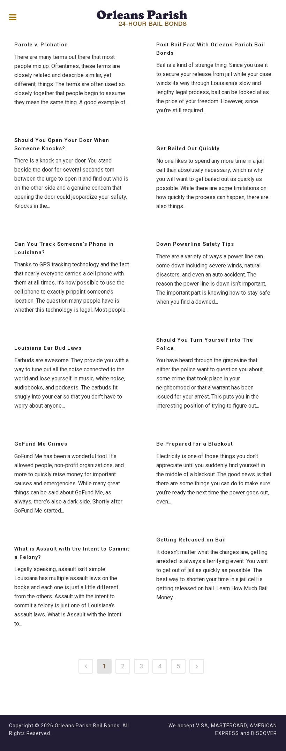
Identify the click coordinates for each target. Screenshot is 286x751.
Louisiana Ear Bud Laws (48, 348)
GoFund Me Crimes (40, 444)
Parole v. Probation (41, 44)
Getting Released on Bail (191, 540)
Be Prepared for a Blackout (194, 444)
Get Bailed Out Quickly (187, 148)
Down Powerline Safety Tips (195, 244)
